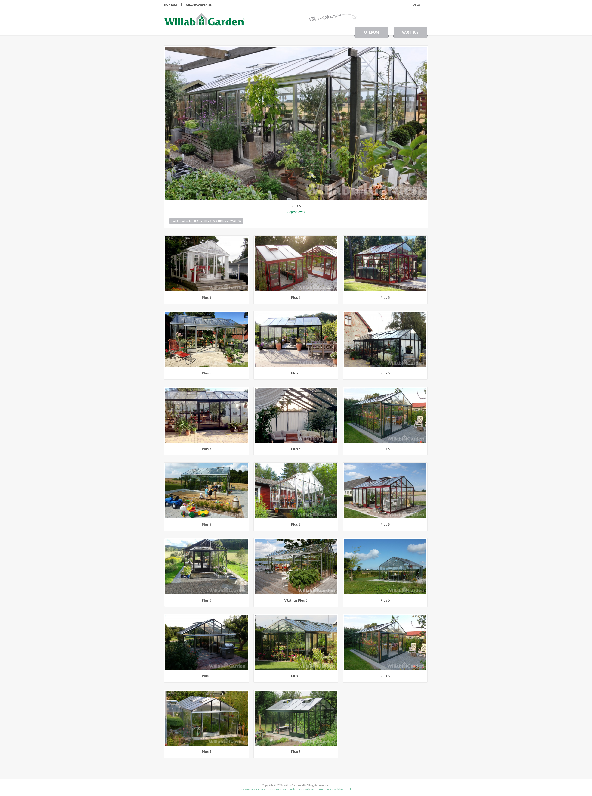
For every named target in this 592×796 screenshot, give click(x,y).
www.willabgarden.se (253, 788)
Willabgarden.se (198, 4)
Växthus (410, 32)
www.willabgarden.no (311, 788)
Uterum (371, 32)
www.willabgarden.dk (282, 788)
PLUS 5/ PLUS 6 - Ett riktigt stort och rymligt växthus (206, 221)
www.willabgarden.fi (339, 788)
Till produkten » (296, 212)
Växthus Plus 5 (295, 600)
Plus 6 (385, 600)
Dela (418, 4)
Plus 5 (296, 206)
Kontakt (171, 4)
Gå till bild (245, 238)
